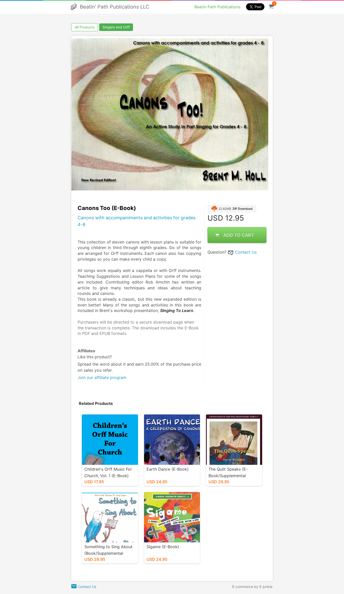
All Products (84, 27)
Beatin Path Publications (217, 6)
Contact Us (246, 252)
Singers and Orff (116, 27)
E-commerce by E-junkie (252, 586)
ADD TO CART (238, 235)
